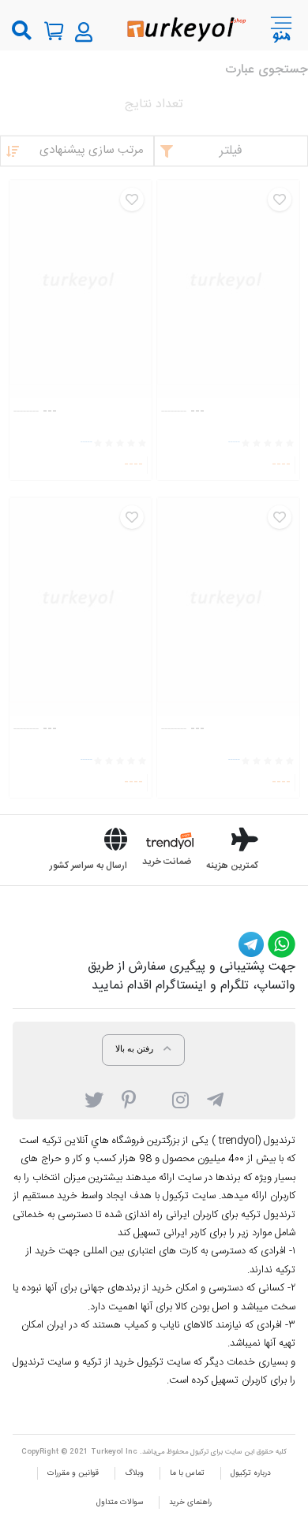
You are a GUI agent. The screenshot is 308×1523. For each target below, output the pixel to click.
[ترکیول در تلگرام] (215, 1099)
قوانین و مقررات (73, 1473)
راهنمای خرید (190, 1502)
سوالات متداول (119, 1502)
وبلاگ (134, 1473)
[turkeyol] (185, 28)
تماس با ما (187, 1473)
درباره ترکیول (251, 1473)
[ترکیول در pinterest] (129, 1099)
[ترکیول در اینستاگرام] (180, 1099)
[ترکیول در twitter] (94, 1099)
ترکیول (199, 1452)
